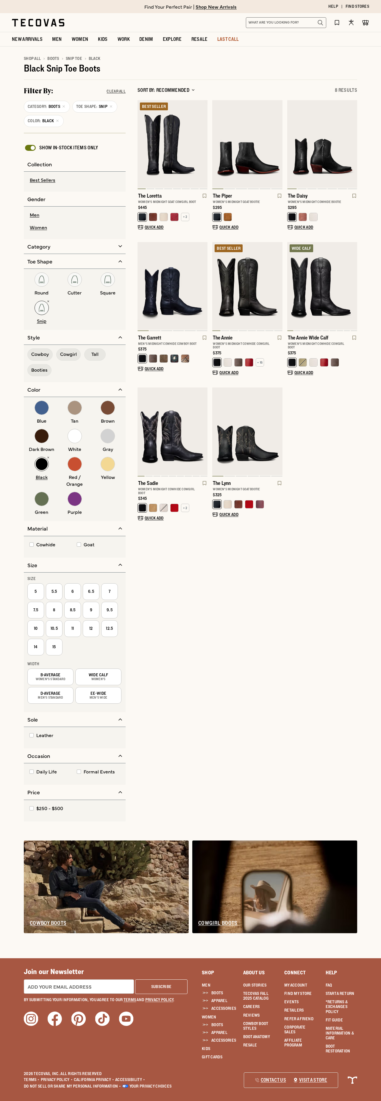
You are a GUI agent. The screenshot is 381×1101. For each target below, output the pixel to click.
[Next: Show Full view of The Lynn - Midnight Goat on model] (277, 432)
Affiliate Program (293, 1042)
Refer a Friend (298, 1018)
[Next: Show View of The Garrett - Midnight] (202, 286)
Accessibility (130, 1079)
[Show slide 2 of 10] (352, 286)
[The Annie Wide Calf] (322, 286)
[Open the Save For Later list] (337, 22)
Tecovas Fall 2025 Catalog (255, 996)
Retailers (294, 1010)
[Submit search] (320, 23)
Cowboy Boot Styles (255, 1026)
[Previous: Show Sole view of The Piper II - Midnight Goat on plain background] (217, 145)
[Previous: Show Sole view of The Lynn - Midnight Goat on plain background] (217, 432)
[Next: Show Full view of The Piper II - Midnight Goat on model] (277, 145)
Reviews (251, 1015)
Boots (53, 58)
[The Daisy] (322, 144)
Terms (32, 1079)
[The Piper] (247, 144)
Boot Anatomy (256, 1036)
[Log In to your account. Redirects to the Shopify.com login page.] (351, 22)
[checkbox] (61, 148)
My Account (295, 985)
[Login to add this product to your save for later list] (203, 199)
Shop (208, 972)
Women (209, 1017)
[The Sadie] (172, 431)
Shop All (32, 58)
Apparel (219, 1000)
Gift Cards (212, 1057)
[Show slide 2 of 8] (202, 145)
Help (331, 972)
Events (291, 1001)
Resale (250, 1045)
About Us (254, 972)
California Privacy (94, 1079)
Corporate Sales (295, 1029)
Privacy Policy (57, 1079)
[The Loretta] (172, 144)
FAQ (329, 985)
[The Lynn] (247, 431)
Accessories (222, 1008)
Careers (251, 1006)
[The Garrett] (172, 286)
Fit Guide (334, 1020)
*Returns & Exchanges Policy (337, 1006)
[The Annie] (247, 286)
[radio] (74, 180)
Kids (206, 1048)
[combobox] (279, 23)
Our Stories (255, 985)
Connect (295, 972)
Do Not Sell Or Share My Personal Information (72, 1086)
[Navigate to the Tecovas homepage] (38, 22)
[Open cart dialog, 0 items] (365, 22)
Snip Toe (74, 58)
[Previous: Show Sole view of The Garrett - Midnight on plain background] (142, 286)
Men (206, 985)
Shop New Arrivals (216, 6)
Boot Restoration (338, 1048)
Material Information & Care (340, 1033)
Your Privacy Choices (150, 1086)
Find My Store (298, 993)
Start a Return (340, 993)
